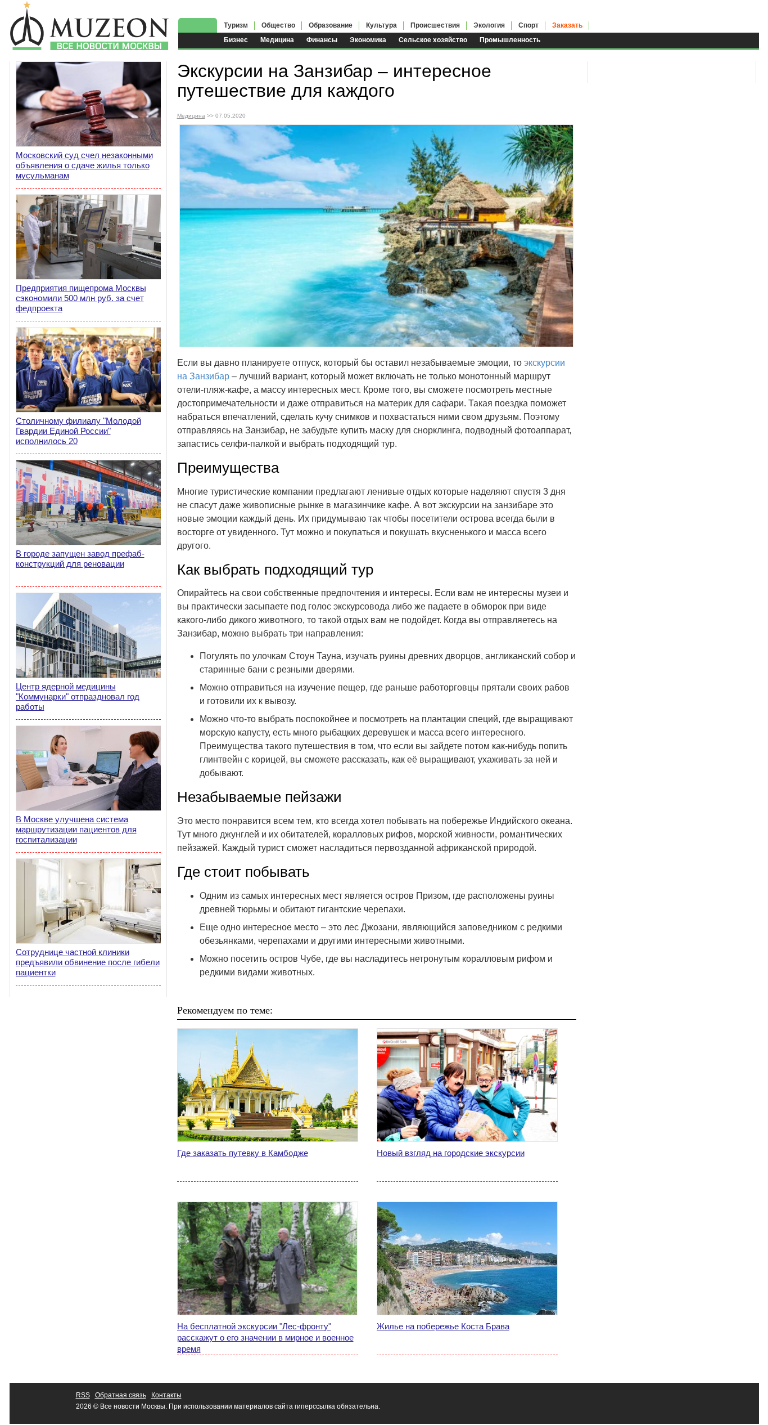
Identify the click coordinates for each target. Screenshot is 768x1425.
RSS (83, 1395)
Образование (331, 25)
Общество (278, 25)
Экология (489, 25)
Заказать (567, 25)
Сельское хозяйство (433, 40)
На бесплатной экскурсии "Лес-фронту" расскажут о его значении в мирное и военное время (265, 1337)
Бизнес (236, 40)
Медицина (277, 40)
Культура (381, 25)
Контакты (166, 1395)
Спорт (528, 25)
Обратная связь (120, 1395)
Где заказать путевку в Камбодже (242, 1153)
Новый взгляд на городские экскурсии (451, 1153)
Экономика (368, 40)
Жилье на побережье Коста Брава (443, 1326)
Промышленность (510, 40)
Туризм (236, 25)
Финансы (321, 40)
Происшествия (435, 25)
